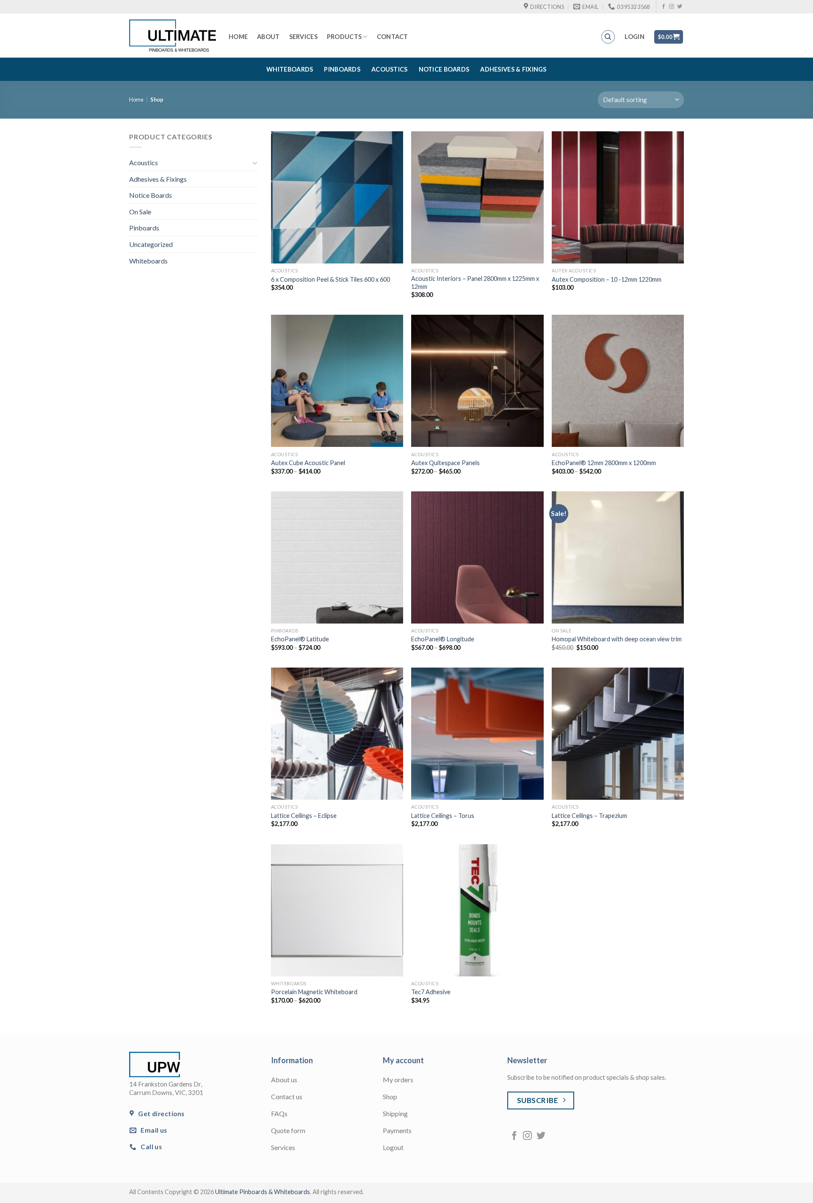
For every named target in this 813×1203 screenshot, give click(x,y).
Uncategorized (151, 244)
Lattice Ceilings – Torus (442, 815)
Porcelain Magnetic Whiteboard (314, 991)
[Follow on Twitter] (679, 7)
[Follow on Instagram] (671, 7)
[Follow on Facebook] (663, 7)
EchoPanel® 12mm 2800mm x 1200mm (604, 462)
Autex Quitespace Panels (445, 462)
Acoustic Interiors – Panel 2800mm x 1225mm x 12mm (475, 282)
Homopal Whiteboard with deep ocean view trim (617, 639)
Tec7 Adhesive (431, 991)
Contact (392, 36)
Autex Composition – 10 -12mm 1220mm (606, 279)
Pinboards (342, 69)
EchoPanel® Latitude (300, 639)
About (268, 36)
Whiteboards (289, 69)
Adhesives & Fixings (513, 69)
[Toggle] (255, 163)
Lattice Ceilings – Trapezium (589, 815)
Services (303, 36)
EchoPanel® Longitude (442, 639)
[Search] (608, 37)
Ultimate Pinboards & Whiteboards (262, 1191)
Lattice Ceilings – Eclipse (304, 815)
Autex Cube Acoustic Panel (308, 462)
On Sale (140, 212)
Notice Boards (444, 69)
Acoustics (389, 69)
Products (344, 36)
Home (238, 36)
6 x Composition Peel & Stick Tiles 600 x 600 (330, 279)
